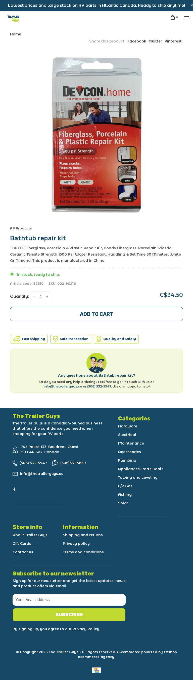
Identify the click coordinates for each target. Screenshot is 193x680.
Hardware (127, 426)
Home (15, 34)
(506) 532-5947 (99, 386)
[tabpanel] (96, 134)
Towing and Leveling (138, 477)
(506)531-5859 (73, 463)
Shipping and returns (83, 535)
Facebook (136, 41)
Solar (123, 503)
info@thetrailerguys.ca (63, 386)
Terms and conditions (83, 552)
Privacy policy (76, 543)
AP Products (21, 228)
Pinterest (173, 41)
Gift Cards (22, 543)
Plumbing (127, 460)
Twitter (155, 41)
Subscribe (69, 614)
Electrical (127, 434)
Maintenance (131, 443)
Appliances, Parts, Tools (140, 469)
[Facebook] (14, 489)
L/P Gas (125, 486)
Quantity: (19, 296)
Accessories (129, 452)
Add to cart (96, 314)
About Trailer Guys (30, 535)
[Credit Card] (96, 671)
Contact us (23, 552)
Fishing (125, 494)
